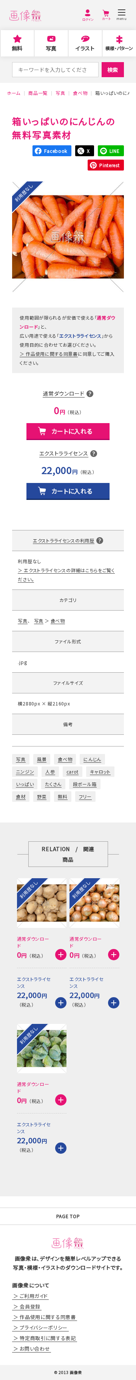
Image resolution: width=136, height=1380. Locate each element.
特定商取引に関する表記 (48, 1338)
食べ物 (58, 620)
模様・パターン (119, 48)
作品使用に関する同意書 (51, 353)
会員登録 (30, 1306)
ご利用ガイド (34, 1295)
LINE (115, 151)
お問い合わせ (35, 1348)
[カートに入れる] (60, 954)
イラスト (85, 48)
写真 (51, 48)
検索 (112, 69)
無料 (17, 48)
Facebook (55, 151)
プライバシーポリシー (44, 1327)
